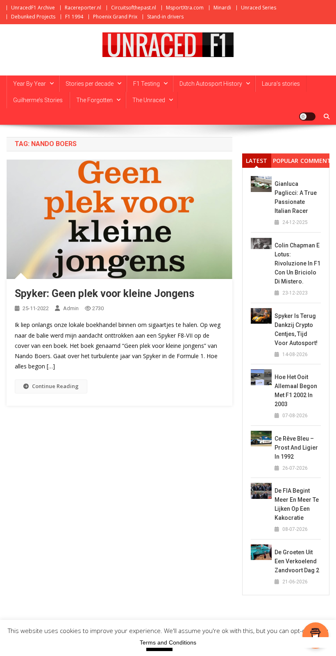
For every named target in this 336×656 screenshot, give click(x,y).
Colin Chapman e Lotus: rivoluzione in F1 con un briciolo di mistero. (297, 263)
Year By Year (29, 83)
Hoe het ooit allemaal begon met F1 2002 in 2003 (296, 390)
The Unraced (148, 100)
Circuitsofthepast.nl (133, 7)
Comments (314, 161)
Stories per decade (90, 83)
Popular (285, 161)
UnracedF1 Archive (33, 7)
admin (71, 308)
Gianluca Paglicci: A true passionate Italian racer (296, 197)
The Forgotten (94, 100)
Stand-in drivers (165, 16)
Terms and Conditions (168, 642)
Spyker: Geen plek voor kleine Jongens (104, 293)
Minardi (222, 7)
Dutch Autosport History (210, 83)
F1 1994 (74, 16)
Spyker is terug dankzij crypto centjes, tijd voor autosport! (296, 329)
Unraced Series (258, 7)
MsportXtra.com (185, 7)
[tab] (256, 160)
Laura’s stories (281, 83)
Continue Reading (55, 386)
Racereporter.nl (83, 7)
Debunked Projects (33, 16)
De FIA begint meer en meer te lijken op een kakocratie (297, 504)
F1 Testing (146, 83)
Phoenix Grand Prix (115, 16)
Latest (256, 161)
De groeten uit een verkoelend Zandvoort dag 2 (297, 561)
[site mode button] (307, 116)
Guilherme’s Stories (38, 100)
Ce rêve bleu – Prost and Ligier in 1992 (296, 447)
